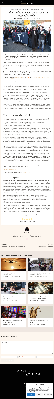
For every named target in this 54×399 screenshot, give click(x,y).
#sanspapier (46, 77)
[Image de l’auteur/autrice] (14, 18)
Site (38, 356)
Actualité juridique (18, 9)
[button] (51, 384)
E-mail (21, 356)
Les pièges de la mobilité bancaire (45, 245)
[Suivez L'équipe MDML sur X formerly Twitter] (27, 239)
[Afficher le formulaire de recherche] (2, 2)
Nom (3, 356)
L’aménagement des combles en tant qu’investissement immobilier (13, 246)
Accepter (30, 394)
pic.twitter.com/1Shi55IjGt (9, 78)
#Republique (36, 77)
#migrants (41, 77)
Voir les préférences (48, 394)
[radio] (23, 219)
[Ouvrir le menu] (52, 2)
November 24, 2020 (20, 81)
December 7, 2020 (26, 172)
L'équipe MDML (19, 18)
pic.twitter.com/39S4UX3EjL (10, 169)
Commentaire (5, 342)
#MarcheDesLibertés (43, 168)
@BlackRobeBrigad (19, 77)
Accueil (12, 9)
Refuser (39, 394)
